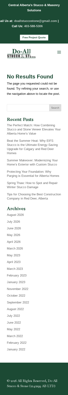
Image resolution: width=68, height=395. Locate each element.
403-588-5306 (33, 26)
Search (55, 107)
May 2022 (13, 329)
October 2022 (16, 295)
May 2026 (13, 235)
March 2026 (15, 248)
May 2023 (13, 255)
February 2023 (16, 275)
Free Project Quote (34, 37)
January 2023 (16, 282)
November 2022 (17, 289)
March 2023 (15, 269)
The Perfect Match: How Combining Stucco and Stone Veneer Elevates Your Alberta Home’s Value (34, 129)
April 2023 (13, 262)
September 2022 (18, 302)
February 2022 (16, 342)
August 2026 (15, 215)
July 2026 (13, 221)
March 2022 (15, 336)
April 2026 (13, 242)
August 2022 (15, 309)
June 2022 (14, 322)
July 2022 (13, 315)
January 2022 (16, 349)
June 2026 (14, 228)
